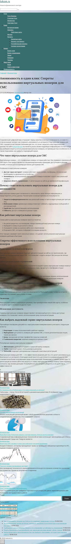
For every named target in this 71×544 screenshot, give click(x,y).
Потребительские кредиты (19, 44)
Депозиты (10, 30)
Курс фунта (3, 510)
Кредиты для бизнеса (17, 41)
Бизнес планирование (13, 53)
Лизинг (9, 55)
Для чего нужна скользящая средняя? (14, 466)
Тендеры (10, 60)
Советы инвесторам (13, 67)
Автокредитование (13, 28)
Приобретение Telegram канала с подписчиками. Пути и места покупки (26, 435)
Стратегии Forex (12, 18)
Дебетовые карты (16, 32)
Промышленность (9, 69)
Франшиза (10, 58)
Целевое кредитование (18, 46)
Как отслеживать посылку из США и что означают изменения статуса (29, 521)
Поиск (2, 495)
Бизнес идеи (11, 51)
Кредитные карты (16, 39)
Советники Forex (12, 23)
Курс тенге (3, 512)
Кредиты (10, 37)
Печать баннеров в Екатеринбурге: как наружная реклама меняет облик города (33, 530)
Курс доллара (3, 507)
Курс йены (3, 515)
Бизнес (6, 48)
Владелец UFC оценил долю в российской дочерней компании (23, 443)
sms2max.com (18, 147)
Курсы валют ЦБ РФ (8, 503)
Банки (5, 25)
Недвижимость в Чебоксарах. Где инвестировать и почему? (22, 390)
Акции (9, 65)
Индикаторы (11, 21)
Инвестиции (7, 62)
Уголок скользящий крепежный (12, 412)
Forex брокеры (11, 16)
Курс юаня (3, 513)
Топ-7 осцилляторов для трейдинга (13, 488)
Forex (5, 14)
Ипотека (9, 34)
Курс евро (3, 508)
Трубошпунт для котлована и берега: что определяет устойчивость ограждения (33, 528)
